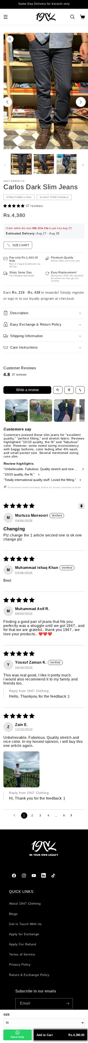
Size (6, 1014)
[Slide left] (7, 102)
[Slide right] (81, 102)
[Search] (72, 17)
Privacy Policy (19, 964)
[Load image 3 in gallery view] (66, 164)
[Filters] (69, 390)
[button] (6, 17)
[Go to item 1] (16, 410)
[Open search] (58, 390)
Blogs (13, 914)
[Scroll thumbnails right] (79, 410)
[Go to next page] (72, 815)
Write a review (27, 390)
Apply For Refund (22, 944)
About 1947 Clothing (25, 903)
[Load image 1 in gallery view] (21, 164)
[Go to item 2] (41, 410)
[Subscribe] (68, 1003)
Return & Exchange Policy (29, 975)
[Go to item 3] (65, 410)
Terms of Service (22, 954)
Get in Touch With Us (25, 924)
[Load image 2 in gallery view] (44, 164)
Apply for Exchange (24, 934)
